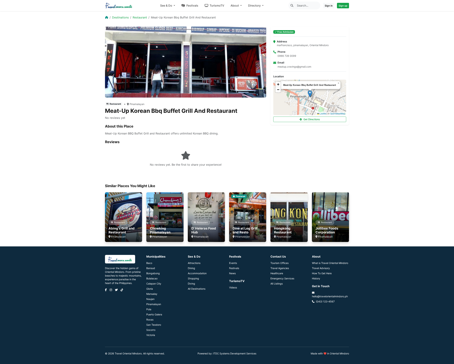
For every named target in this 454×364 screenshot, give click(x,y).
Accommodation (197, 273)
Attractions (194, 262)
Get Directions (311, 119)
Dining (191, 268)
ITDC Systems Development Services (234, 353)
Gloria (149, 288)
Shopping (193, 278)
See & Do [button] (166, 5)
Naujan (150, 298)
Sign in (329, 5)
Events (233, 262)
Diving (191, 283)
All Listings (276, 283)
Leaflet (322, 113)
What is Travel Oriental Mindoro (330, 262)
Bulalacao (151, 278)
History (316, 278)
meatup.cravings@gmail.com (294, 66)
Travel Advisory (321, 268)
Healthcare (276, 273)
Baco (149, 262)
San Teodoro (153, 324)
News (232, 273)
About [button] (235, 5)
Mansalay (151, 293)
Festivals (192, 5)
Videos (233, 287)
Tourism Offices (279, 262)
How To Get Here (322, 273)
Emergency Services (282, 278)
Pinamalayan (137, 104)
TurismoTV (216, 5)
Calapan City (153, 283)
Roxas (149, 319)
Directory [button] (254, 5)
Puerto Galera (154, 314)
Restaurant (140, 17)
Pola (148, 309)
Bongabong (153, 273)
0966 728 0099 (287, 55)
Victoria (150, 335)
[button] (310, 93)
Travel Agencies (279, 268)
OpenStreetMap (337, 113)
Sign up (343, 5)
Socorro (150, 329)
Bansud (150, 268)
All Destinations (196, 288)
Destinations (120, 17)
